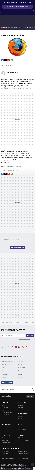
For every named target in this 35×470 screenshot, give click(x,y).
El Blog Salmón (22, 438)
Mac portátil (5, 364)
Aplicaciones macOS (13, 170)
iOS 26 (20, 377)
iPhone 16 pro (26, 322)
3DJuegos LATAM (22, 451)
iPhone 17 (4, 377)
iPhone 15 (6, 27)
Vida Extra (20, 407)
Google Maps (14, 27)
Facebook (2, 60)
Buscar (32, 389)
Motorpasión (21, 427)
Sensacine (20, 416)
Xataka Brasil (5, 453)
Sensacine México (23, 453)
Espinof (20, 418)
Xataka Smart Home (7, 412)
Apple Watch (21, 367)
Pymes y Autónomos (23, 440)
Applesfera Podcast (7, 361)
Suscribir (30, 335)
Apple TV (4, 367)
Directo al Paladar (6, 427)
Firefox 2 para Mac (15, 166)
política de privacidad (24, 339)
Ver (18, 247)
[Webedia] (6, 397)
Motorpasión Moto (23, 429)
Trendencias (5, 438)
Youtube (15, 346)
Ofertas (20, 371)
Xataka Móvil (5, 407)
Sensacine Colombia (23, 456)
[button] (12, 73)
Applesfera (5, 410)
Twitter (5, 60)
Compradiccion (6, 442)
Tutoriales (20, 361)
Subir (28, 396)
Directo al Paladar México (8, 458)
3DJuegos (20, 405)
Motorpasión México (23, 458)
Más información (26, 468)
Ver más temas (7, 382)
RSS (22, 346)
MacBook (20, 374)
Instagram (19, 346)
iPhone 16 (16, 322)
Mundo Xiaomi (5, 414)
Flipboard (8, 60)
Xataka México (6, 451)
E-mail (12, 60)
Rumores (4, 371)
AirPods (20, 364)
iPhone (22, 27)
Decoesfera (5, 440)
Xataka (3, 405)
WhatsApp (5, 374)
